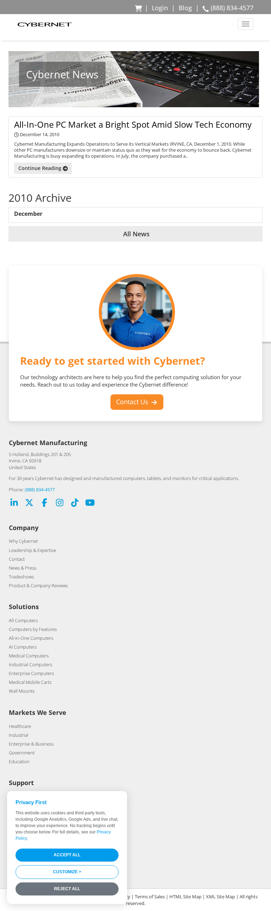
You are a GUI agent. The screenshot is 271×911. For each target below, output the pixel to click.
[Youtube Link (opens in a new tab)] (90, 503)
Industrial (18, 735)
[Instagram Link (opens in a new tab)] (59, 503)
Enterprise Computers (31, 673)
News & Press (22, 568)
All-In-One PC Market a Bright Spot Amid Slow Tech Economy (133, 124)
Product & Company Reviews (38, 585)
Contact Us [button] (133, 401)
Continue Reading (40, 168)
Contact (17, 559)
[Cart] (139, 8)
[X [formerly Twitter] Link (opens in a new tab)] (29, 503)
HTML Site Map (185, 896)
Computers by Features (33, 629)
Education (19, 761)
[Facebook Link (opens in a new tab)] (44, 503)
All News (135, 234)
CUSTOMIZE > (67, 871)
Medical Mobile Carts (30, 682)
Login (160, 8)
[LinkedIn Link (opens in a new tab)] (14, 503)
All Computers (23, 620)
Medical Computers (29, 655)
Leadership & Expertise (32, 550)
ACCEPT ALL (67, 854)
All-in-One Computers (31, 638)
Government (22, 752)
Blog (185, 8)
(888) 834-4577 (40, 489)
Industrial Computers (30, 664)
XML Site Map (220, 896)
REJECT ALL (67, 888)
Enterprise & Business (31, 744)
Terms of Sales (150, 896)
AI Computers (23, 647)
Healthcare (20, 726)
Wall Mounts (22, 691)
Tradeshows (21, 576)
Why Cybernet (23, 541)
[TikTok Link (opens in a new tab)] (75, 503)
